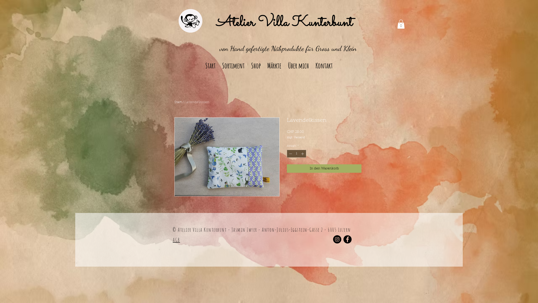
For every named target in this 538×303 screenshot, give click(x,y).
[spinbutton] (296, 153)
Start (178, 102)
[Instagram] (337, 239)
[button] (401, 24)
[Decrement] (290, 153)
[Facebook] (347, 239)
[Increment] (303, 153)
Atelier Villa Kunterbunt (284, 22)
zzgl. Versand (296, 137)
